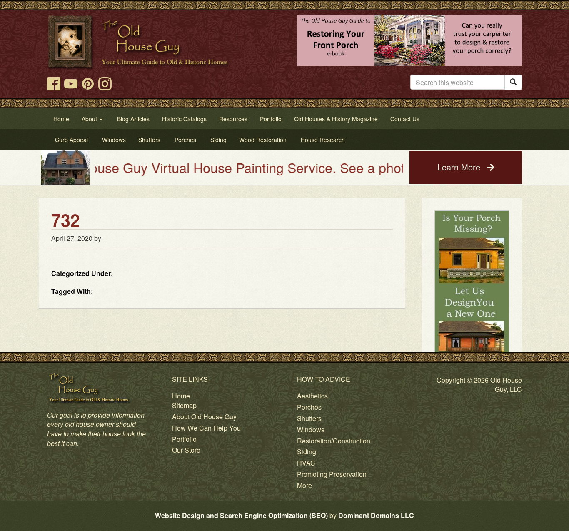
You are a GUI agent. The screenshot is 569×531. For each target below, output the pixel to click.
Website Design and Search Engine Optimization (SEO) (241, 515)
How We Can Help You (206, 428)
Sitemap (184, 405)
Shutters (309, 418)
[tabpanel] (471, 305)
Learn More (460, 167)
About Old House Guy (204, 416)
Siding (306, 451)
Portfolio (184, 439)
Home (181, 396)
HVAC (306, 463)
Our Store (186, 450)
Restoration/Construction (333, 441)
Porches (309, 407)
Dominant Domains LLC (376, 515)
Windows (310, 429)
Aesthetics (312, 396)
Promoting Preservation (332, 474)
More (304, 485)
